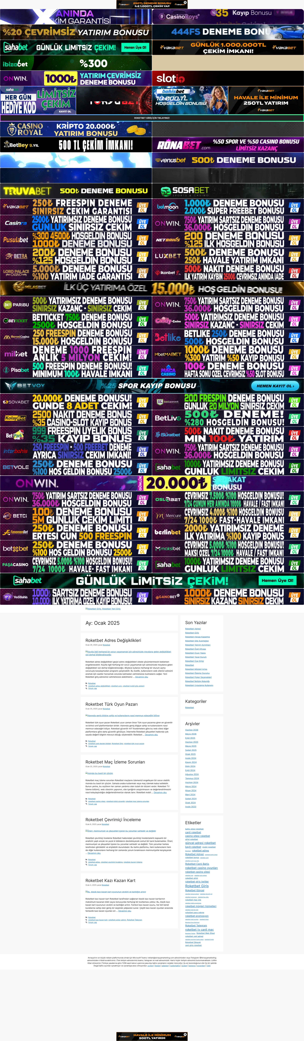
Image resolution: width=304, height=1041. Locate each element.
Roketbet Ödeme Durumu (197, 673)
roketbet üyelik (209, 939)
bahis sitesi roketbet (194, 829)
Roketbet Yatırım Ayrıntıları (197, 645)
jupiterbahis (175, 966)
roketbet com (116, 686)
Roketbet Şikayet (193, 942)
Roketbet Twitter (190, 933)
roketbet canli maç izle (192, 861)
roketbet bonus (192, 857)
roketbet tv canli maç (199, 929)
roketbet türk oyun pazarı (134, 744)
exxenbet (201, 966)
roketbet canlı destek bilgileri (99, 744)
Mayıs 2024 (190, 786)
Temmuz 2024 (192, 778)
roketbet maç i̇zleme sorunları (137, 801)
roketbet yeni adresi (194, 936)
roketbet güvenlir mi (206, 894)
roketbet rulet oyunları (192, 919)
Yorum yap (92, 688)
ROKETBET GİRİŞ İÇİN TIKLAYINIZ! (152, 118)
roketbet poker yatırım (117, 920)
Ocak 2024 (190, 802)
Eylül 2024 (190, 770)
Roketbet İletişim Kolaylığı (197, 681)
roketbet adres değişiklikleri (99, 686)
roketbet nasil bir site (191, 910)
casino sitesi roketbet (197, 835)
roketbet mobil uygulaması (193, 903)
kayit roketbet (193, 846)
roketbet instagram (191, 897)
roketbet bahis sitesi (211, 854)
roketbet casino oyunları (201, 868)
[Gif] (152, 288)
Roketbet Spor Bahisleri (192, 922)
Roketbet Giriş (117, 744)
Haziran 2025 (191, 742)
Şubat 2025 (190, 750)
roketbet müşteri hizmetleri (200, 906)
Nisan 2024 (190, 790)
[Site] (76, 207)
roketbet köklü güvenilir (115, 801)
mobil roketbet (209, 847)
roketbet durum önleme (133, 862)
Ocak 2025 (190, 754)
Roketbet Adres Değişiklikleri (113, 640)
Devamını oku (141, 677)
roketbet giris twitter (197, 881)
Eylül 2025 (190, 738)
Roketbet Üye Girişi (194, 661)
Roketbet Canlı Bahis (197, 863)
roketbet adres (94, 862)
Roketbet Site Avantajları (197, 641)
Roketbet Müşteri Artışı (196, 669)
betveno (192, 966)
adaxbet (165, 966)
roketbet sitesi (204, 919)
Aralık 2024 (190, 758)
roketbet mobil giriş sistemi (133, 686)
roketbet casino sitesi (96, 801)
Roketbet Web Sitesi (206, 933)
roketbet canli (204, 858)
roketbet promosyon (197, 915)
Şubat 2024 (191, 798)
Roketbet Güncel (194, 890)
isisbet (184, 966)
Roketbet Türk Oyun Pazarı (112, 704)
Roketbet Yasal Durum (196, 657)
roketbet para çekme (194, 912)
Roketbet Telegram (134, 920)
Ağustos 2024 (192, 774)
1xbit (208, 966)
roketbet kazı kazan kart (97, 920)
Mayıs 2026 (190, 734)
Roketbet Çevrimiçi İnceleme (113, 819)
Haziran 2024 (191, 782)
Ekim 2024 (190, 766)
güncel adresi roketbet (200, 843)
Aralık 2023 (190, 807)
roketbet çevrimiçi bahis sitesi (194, 939)
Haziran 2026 (191, 730)
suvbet (150, 966)
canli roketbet (193, 832)
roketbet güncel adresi (192, 894)
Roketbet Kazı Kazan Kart (110, 880)
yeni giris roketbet (193, 945)
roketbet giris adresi (200, 875)
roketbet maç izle (193, 900)
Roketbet (91, 683)
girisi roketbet (191, 839)
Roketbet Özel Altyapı (195, 649)
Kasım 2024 (191, 762)
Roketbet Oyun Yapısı (195, 653)
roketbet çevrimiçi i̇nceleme (112, 862)
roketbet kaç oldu (203, 897)
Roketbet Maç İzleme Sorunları (115, 761)
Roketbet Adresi (193, 629)
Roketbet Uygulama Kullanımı (199, 685)
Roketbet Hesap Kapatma (197, 637)
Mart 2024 (190, 794)
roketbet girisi (191, 878)
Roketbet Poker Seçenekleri (198, 677)
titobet (157, 966)
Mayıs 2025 (190, 746)
